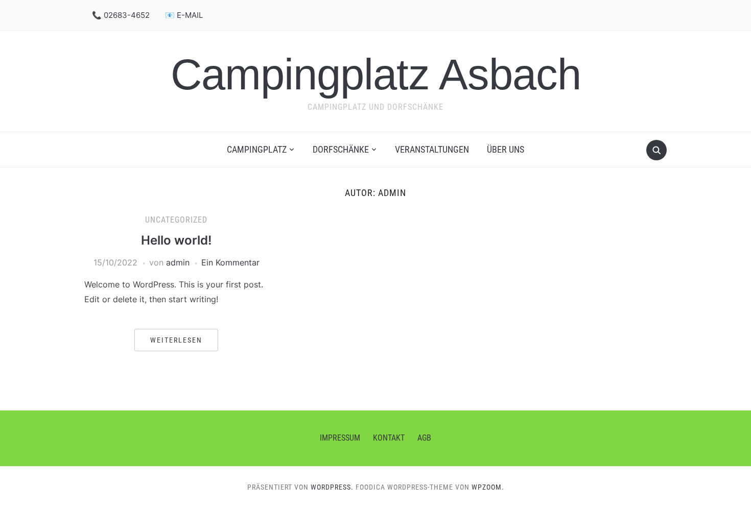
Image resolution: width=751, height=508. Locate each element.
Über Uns (505, 149)
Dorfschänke (341, 149)
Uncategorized (176, 220)
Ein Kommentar (230, 262)
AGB (424, 438)
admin (178, 262)
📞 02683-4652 (121, 15)
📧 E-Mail (184, 15)
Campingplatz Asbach (376, 74)
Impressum (340, 438)
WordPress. (332, 487)
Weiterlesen (176, 340)
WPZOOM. (488, 487)
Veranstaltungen (432, 149)
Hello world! (176, 240)
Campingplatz (257, 149)
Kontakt (389, 438)
